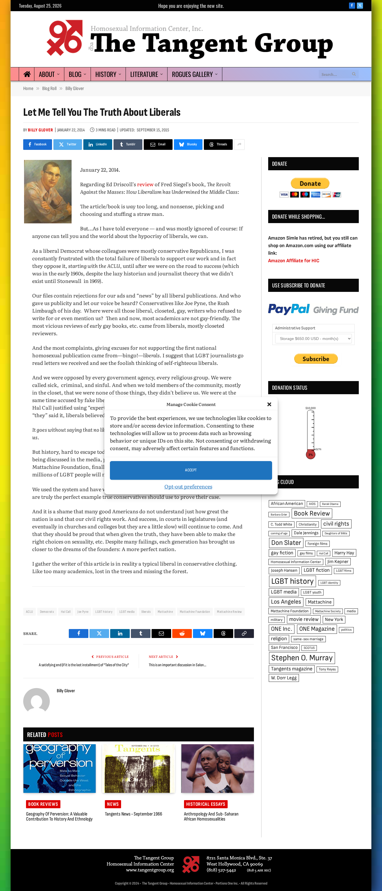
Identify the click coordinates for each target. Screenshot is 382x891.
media (351, 611)
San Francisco (284, 647)
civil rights (336, 524)
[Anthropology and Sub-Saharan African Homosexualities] (217, 768)
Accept (191, 470)
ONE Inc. (281, 629)
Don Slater (286, 542)
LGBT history (103, 611)
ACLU (29, 611)
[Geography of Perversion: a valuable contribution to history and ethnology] (59, 768)
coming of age (279, 533)
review (146, 184)
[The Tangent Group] (191, 39)
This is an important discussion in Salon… (177, 665)
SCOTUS (309, 648)
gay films (306, 553)
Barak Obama (330, 504)
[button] (269, 404)
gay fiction (282, 553)
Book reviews (43, 804)
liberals (146, 611)
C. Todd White (281, 524)
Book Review (312, 513)
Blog (75, 74)
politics (346, 630)
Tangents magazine (291, 669)
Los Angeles (286, 602)
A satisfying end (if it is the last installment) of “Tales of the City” (84, 665)
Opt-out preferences (188, 486)
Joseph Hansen (284, 570)
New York (334, 619)
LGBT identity (329, 583)
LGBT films (343, 571)
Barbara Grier (279, 514)
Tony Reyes (327, 669)
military (276, 620)
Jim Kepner (337, 561)
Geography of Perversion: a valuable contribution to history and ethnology (59, 817)
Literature (144, 74)
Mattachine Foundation (195, 611)
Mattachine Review (229, 611)
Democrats (47, 611)
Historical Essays (205, 804)
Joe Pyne (82, 611)
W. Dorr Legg (284, 678)
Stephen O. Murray (302, 658)
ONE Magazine (317, 629)
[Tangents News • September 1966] (138, 768)
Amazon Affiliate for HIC (293, 261)
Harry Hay (344, 553)
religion (279, 638)
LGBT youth (312, 592)
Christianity (308, 524)
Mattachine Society (328, 611)
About (47, 74)
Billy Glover (40, 130)
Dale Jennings (306, 533)
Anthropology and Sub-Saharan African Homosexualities (211, 817)
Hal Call (65, 611)
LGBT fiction (317, 570)
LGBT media (127, 611)
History (105, 74)
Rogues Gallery (192, 74)
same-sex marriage (308, 639)
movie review (304, 619)
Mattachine (165, 611)
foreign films (317, 544)
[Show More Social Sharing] (239, 144)
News (113, 804)
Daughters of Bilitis (336, 533)
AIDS (312, 504)
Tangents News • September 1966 (133, 814)
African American (287, 503)
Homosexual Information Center (296, 562)
